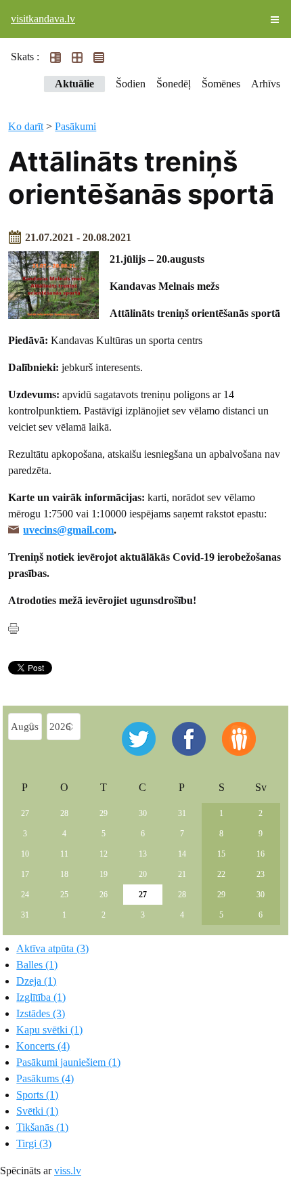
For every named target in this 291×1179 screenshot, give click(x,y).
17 (25, 874)
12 (103, 854)
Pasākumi (75, 126)
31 (182, 813)
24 (25, 894)
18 (64, 874)
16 (260, 854)
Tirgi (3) (33, 1143)
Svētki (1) (37, 1111)
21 (182, 874)
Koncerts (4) (43, 1046)
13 (143, 854)
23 (260, 874)
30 (143, 813)
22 (221, 874)
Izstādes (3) (40, 1013)
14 (182, 854)
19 (103, 874)
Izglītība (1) (41, 997)
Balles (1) (37, 964)
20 (143, 874)
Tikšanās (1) (42, 1127)
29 (103, 813)
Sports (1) (37, 1094)
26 (103, 894)
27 (25, 813)
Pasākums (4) (45, 1078)
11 (64, 854)
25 (64, 894)
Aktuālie (74, 83)
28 (64, 813)
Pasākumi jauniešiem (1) (68, 1062)
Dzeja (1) (36, 981)
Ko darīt (25, 126)
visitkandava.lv (43, 18)
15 (221, 854)
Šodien (131, 83)
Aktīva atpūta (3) (52, 948)
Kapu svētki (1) (49, 1029)
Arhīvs (265, 83)
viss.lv (67, 1170)
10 (25, 854)
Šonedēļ (173, 83)
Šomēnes (221, 83)
